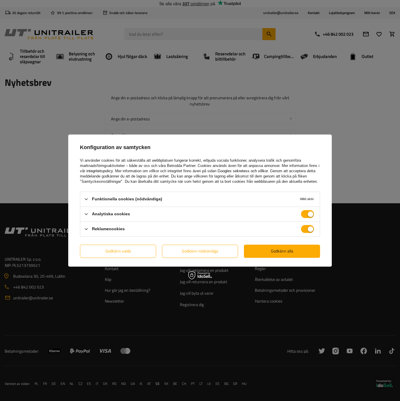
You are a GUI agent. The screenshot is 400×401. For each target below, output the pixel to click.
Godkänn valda (118, 251)
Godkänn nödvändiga (200, 251)
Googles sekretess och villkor (243, 171)
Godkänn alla (282, 251)
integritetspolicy (99, 171)
